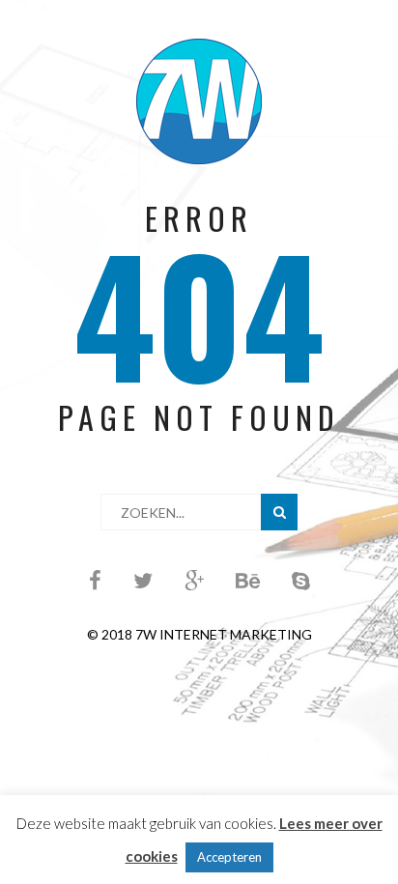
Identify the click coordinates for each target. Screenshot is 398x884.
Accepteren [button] (229, 857)
